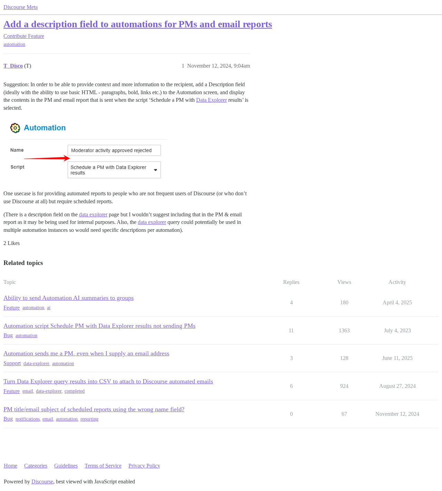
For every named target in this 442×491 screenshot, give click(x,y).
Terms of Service (103, 466)
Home (10, 466)
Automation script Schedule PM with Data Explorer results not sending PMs (99, 325)
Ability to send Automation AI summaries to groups (68, 297)
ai (48, 307)
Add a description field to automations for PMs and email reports (137, 24)
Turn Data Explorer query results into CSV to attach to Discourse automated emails (108, 381)
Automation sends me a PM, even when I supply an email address (86, 353)
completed (75, 391)
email (27, 391)
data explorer (93, 214)
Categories (35, 466)
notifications (28, 419)
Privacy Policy (144, 466)
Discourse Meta (20, 7)
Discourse (42, 481)
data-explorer (36, 363)
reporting (89, 419)
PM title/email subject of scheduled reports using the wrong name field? (93, 409)
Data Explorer (211, 100)
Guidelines (66, 466)
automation (14, 44)
